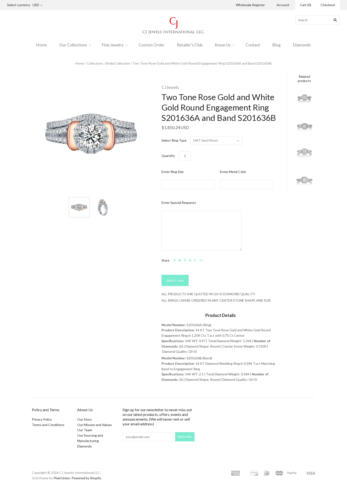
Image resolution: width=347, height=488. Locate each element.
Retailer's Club (190, 44)
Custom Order (152, 44)
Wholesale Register (250, 5)
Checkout (328, 5)
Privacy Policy (42, 419)
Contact (252, 44)
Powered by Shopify (86, 478)
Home (41, 44)
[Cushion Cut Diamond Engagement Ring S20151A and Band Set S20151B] (304, 180)
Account (283, 5)
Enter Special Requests (178, 203)
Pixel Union (62, 478)
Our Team (84, 430)
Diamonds (302, 44)
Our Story (84, 419)
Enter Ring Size (172, 172)
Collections (95, 63)
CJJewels (170, 87)
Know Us (223, 44)
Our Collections (73, 44)
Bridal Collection (118, 63)
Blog (276, 44)
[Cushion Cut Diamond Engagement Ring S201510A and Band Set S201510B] (304, 99)
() (305, 5)
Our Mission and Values (94, 425)
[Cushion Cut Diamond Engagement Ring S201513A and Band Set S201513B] (304, 153)
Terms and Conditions (48, 425)
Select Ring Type (173, 140)
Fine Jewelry (113, 44)
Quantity (168, 156)
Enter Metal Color (233, 172)
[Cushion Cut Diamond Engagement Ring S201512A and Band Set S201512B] (304, 126)
